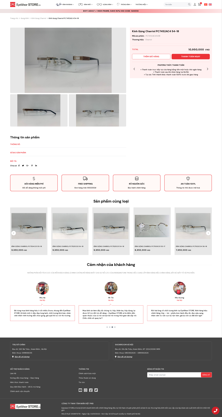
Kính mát (87, 4)
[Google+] (27, 165)
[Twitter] (23, 165)
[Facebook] (19, 165)
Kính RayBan (67, 4)
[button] (207, 69)
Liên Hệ (13, 373)
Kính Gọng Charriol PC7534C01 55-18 (26, 246)
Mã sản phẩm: (138, 36)
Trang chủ (14, 18)
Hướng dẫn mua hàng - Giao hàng (24, 378)
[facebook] (90, 390)
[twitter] (96, 390)
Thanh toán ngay (190, 56)
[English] (209, 4)
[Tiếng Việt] (205, 4)
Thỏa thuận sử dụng (87, 378)
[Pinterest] (32, 165)
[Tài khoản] (195, 4)
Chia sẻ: (13, 165)
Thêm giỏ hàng (151, 56)
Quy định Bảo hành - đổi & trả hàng (25, 387)
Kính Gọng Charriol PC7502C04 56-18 (191, 246)
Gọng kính (107, 4)
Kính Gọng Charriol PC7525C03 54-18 (68, 246)
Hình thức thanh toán (19, 382)
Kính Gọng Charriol (38, 18)
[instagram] (85, 390)
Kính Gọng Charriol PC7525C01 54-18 (109, 246)
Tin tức (82, 382)
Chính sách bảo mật (87, 373)
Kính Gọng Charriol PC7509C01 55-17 (150, 246)
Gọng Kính (25, 18)
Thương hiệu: (138, 39)
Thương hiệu (141, 4)
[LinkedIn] (36, 165)
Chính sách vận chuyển (20, 391)
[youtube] (80, 390)
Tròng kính (125, 4)
